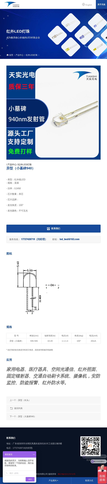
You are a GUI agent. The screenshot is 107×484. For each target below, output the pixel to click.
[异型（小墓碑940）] (53, 113)
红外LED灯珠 (31, 55)
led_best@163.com (69, 239)
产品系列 (53, 480)
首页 (11, 55)
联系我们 (55, 228)
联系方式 (89, 480)
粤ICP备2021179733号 (66, 474)
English (88, 5)
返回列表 (18, 408)
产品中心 (19, 55)
